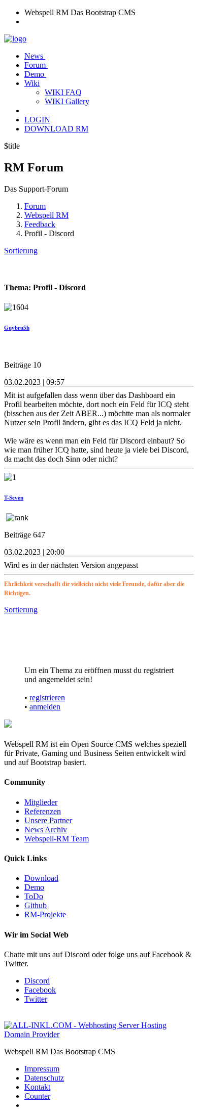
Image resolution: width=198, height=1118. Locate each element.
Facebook (40, 990)
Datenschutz (44, 1078)
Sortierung (21, 250)
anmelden (44, 706)
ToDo (33, 896)
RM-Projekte (45, 914)
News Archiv (45, 829)
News (34, 56)
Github (35, 905)
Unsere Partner (48, 820)
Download (41, 878)
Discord (37, 980)
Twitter (35, 999)
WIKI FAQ (63, 92)
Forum (36, 65)
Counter (37, 1096)
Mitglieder (40, 802)
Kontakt (37, 1087)
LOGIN (37, 119)
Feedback (39, 224)
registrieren (47, 697)
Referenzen (42, 811)
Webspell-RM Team (56, 838)
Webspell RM (46, 215)
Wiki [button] (32, 83)
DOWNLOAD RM (56, 128)
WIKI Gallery (67, 101)
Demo (35, 74)
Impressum (41, 1068)
